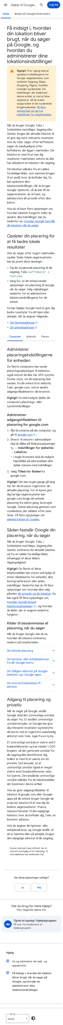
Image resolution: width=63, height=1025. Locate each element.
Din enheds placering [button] (20, 651)
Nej (39, 887)
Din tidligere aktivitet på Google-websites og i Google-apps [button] (27, 673)
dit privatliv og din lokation (34, 594)
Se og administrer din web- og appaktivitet (29, 963)
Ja (22, 887)
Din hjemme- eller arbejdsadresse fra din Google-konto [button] (28, 661)
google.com (25, 435)
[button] (5, 5)
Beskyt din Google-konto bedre (32, 13)
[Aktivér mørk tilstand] (33, 1018)
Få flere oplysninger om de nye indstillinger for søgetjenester (34, 111)
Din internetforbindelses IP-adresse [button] (24, 685)
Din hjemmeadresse (22, 323)
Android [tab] (31, 336)
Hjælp (5, 13)
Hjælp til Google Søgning (24, 5)
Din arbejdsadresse (22, 327)
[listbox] (44, 337)
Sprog (12, 1014)
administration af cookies (23, 519)
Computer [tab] (15, 336)
